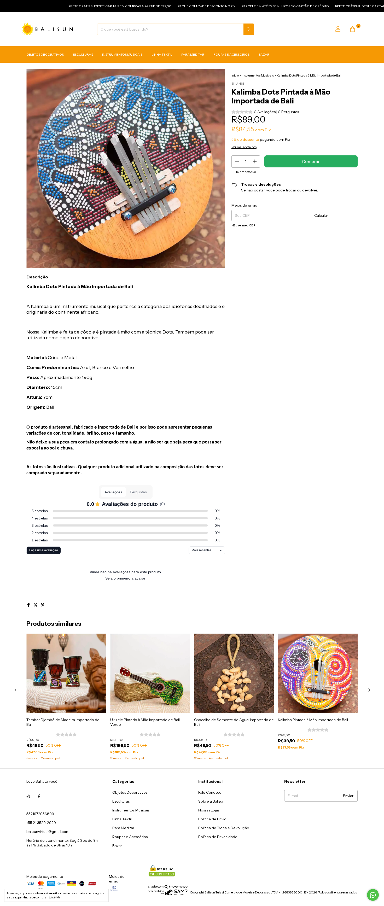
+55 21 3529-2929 (41, 822)
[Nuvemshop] (168, 888)
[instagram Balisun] (28, 796)
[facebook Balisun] (39, 796)
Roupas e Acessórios (231, 54)
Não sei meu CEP (243, 225)
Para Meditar (192, 54)
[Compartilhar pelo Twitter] (35, 604)
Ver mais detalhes (244, 147)
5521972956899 (40, 813)
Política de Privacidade (217, 836)
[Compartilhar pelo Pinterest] (42, 604)
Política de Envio (212, 819)
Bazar (264, 54)
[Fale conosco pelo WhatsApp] (373, 895)
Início (235, 75)
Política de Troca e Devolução (223, 828)
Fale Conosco (210, 792)
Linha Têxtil (162, 54)
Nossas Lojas (208, 810)
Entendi (54, 897)
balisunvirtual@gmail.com (47, 831)
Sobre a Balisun (211, 801)
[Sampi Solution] (168, 894)
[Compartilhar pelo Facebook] (28, 604)
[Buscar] (248, 29)
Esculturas (83, 54)
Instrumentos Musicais (122, 54)
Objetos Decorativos (45, 54)
